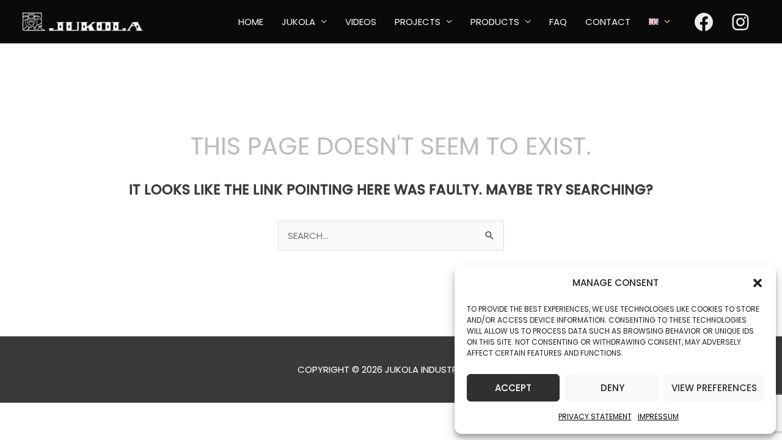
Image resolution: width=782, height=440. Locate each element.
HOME (250, 21)
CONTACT (607, 21)
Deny (612, 387)
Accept (513, 387)
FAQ (558, 21)
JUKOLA (298, 21)
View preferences (714, 387)
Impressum (658, 416)
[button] (757, 283)
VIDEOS (360, 21)
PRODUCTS (494, 21)
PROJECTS (417, 21)
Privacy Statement (595, 416)
